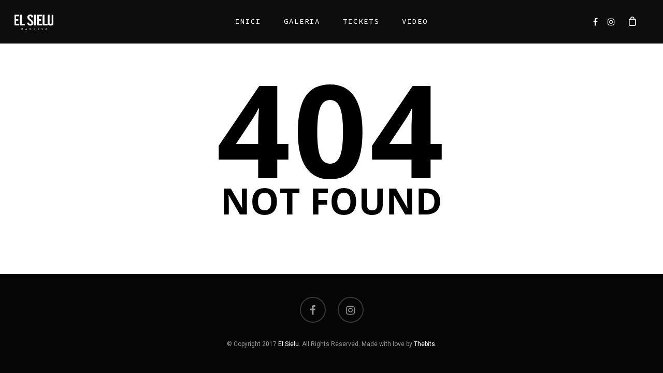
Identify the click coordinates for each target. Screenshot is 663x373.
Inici (248, 21)
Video (415, 21)
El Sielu (288, 344)
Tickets (361, 21)
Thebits (424, 344)
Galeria (302, 21)
